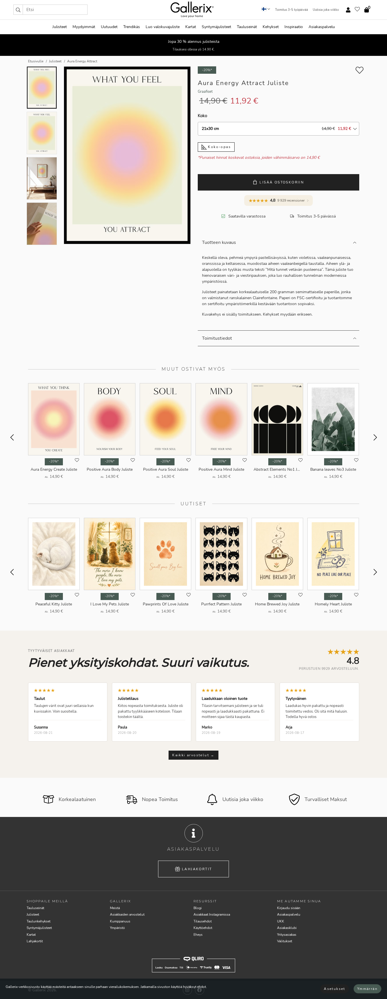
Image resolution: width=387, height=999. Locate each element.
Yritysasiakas (286, 934)
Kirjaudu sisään (288, 908)
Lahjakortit (197, 869)
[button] (18, 9)
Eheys (198, 934)
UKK (280, 921)
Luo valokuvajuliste (163, 26)
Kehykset (271, 26)
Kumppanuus (120, 921)
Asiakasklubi (287, 928)
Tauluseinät (247, 26)
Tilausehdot (203, 921)
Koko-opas (219, 147)
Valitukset (284, 941)
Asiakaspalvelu (322, 26)
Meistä (115, 908)
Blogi (198, 908)
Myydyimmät (84, 26)
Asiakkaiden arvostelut (127, 914)
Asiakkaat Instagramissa (212, 914)
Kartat (190, 26)
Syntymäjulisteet (216, 26)
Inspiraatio (293, 26)
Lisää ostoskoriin (282, 182)
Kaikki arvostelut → (193, 755)
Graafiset (205, 91)
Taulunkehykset (38, 921)
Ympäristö (117, 928)
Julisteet (59, 26)
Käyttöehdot (203, 928)
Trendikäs (131, 26)
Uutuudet (109, 26)
